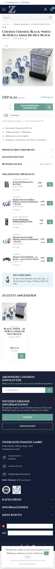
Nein (28, 557)
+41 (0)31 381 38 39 (15, 466)
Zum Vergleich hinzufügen (12, 121)
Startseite (5, 24)
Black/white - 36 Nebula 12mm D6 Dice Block (14, 331)
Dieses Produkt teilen (33, 121)
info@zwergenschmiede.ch (19, 474)
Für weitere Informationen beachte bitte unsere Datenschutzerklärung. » (28, 562)
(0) (26, 38)
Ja (46, 553)
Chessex (6, 38)
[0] (51, 9)
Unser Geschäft (27, 426)
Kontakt (27, 417)
